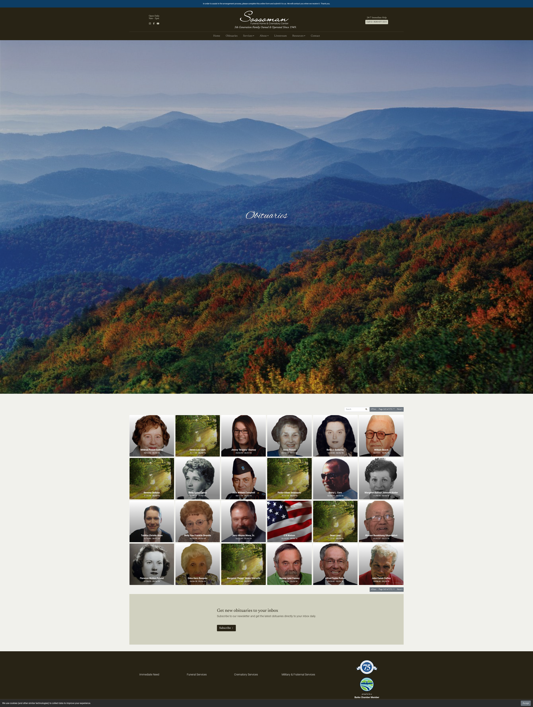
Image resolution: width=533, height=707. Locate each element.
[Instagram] (150, 23)
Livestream (280, 36)
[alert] (266, 4)
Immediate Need (149, 674)
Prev (374, 409)
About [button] (263, 36)
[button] (366, 409)
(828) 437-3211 (377, 22)
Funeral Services (197, 674)
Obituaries (231, 36)
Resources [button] (298, 36)
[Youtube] (158, 23)
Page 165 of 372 (386, 409)
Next (399, 409)
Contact (315, 36)
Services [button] (248, 36)
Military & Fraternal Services (298, 674)
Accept (526, 703)
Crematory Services (246, 674)
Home (216, 36)
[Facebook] (153, 23)
